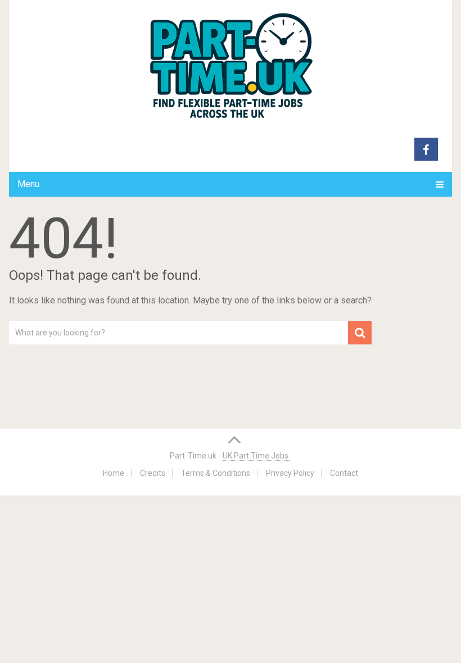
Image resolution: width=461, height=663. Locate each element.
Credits (152, 473)
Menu (28, 184)
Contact (344, 473)
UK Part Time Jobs (256, 455)
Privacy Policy (290, 473)
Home (113, 473)
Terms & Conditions (215, 473)
